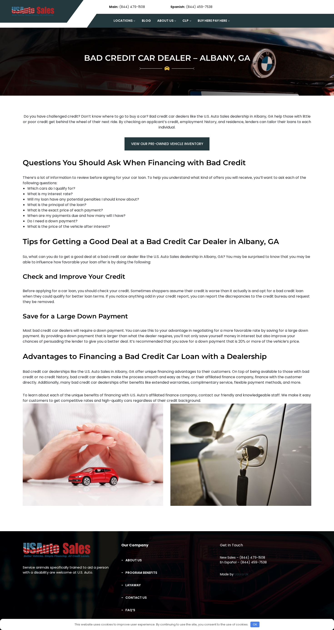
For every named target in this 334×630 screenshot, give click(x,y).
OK (255, 624)
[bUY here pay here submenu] (229, 21)
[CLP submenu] (190, 21)
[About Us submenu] (175, 21)
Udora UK (241, 574)
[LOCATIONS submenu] (134, 21)
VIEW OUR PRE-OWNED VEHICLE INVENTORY (167, 143)
